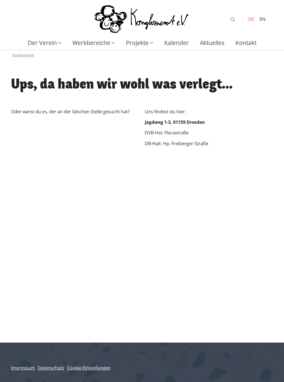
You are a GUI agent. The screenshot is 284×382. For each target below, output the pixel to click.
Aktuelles (212, 43)
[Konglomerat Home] (142, 19)
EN (262, 19)
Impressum (23, 368)
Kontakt (246, 43)
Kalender (176, 43)
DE (251, 19)
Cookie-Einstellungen (89, 368)
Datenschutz (51, 368)
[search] (233, 19)
